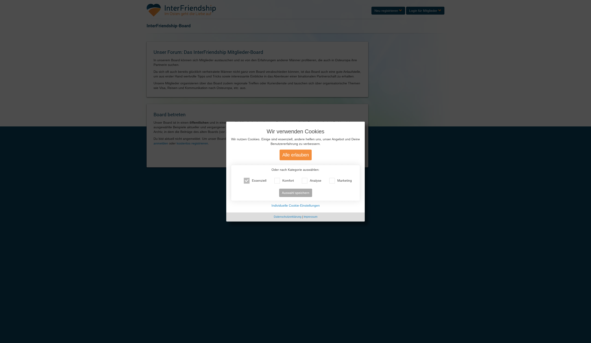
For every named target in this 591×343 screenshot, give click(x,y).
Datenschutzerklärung (288, 217)
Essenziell (259, 181)
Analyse (315, 181)
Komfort (288, 181)
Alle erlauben (295, 155)
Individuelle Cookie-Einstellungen (295, 206)
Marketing (344, 181)
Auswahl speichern (295, 193)
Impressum (310, 217)
